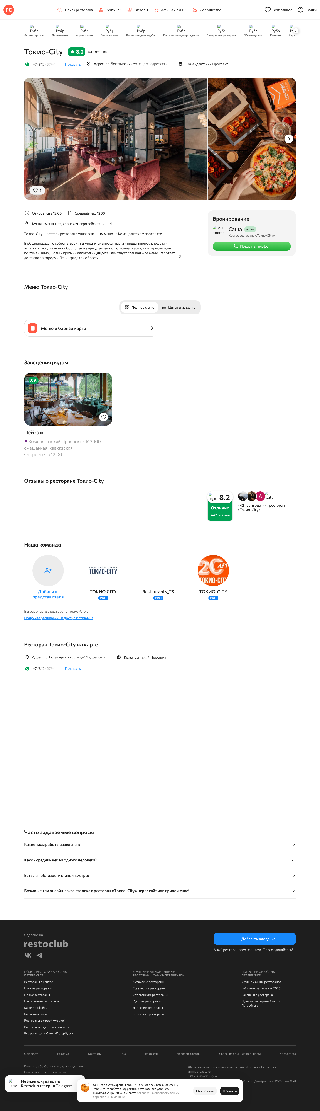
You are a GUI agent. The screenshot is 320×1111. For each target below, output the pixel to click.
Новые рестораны (37, 995)
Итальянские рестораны (150, 995)
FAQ (123, 1053)
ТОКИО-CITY (213, 591)
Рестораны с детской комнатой (46, 1027)
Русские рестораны (147, 1001)
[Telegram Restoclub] (39, 955)
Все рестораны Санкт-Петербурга (48, 1033)
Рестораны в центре (38, 982)
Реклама (63, 1053)
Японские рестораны (148, 1007)
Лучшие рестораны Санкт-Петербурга (260, 1003)
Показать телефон (255, 246)
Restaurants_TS (158, 591)
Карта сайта (288, 1053)
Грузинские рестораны (149, 988)
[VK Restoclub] (28, 955)
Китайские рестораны (148, 982)
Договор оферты (188, 1053)
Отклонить (205, 1091)
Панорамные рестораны (41, 1001)
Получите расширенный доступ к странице (58, 618)
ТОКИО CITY (103, 591)
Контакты (94, 1053)
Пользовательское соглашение (45, 1072)
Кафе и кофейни (35, 1007)
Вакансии (151, 1053)
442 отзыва (97, 51)
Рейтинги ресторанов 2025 (260, 988)
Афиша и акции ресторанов (261, 982)
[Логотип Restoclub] (8, 10)
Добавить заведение (258, 939)
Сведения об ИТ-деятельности (240, 1053)
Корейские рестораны (148, 1014)
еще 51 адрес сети (153, 63)
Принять (230, 1091)
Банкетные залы (35, 1014)
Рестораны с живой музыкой (45, 1020)
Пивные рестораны (38, 988)
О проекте (31, 1053)
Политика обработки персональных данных (53, 1066)
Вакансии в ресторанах (258, 995)
